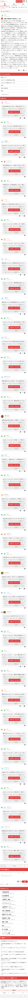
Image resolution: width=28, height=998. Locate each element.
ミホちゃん (9, 161)
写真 (20, 881)
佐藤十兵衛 (6, 415)
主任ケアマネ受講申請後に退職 (8, 80)
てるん (5, 102)
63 (26, 70)
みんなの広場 (14, 5)
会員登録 (20, 1)
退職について (4, 77)
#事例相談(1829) (5, 94)
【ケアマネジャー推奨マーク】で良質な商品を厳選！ (12, 951)
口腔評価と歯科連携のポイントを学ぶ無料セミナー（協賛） (13, 944)
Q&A (5, 5)
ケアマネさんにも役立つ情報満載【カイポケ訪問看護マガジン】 (13, 963)
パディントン (7, 826)
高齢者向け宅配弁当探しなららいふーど (14, 986)
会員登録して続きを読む (14, 112)
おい (5, 689)
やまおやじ (6, 572)
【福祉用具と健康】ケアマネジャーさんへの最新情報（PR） (12, 970)
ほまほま (6, 494)
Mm (5, 650)
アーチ (5, 199)
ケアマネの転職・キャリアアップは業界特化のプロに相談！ (13, 955)
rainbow (6, 297)
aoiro (5, 15)
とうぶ (8, 592)
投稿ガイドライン (3, 884)
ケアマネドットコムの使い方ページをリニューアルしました (13, 948)
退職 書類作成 (4, 88)
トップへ (25, 996)
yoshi (5, 337)
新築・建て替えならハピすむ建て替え (13, 985)
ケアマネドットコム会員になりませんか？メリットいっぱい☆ (13, 974)
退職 (2, 85)
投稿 (25, 881)
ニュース (23, 5)
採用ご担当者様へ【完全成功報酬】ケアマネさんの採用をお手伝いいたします (13, 959)
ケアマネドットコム (4, 1)
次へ (25, 865)
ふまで (5, 258)
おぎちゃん (6, 767)
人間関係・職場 (14, 7)
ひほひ (5, 455)
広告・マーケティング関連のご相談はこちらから (11, 966)
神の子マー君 (7, 376)
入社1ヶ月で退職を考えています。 (8, 82)
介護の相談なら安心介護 (6, 981)
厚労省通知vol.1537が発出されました (9, 941)
